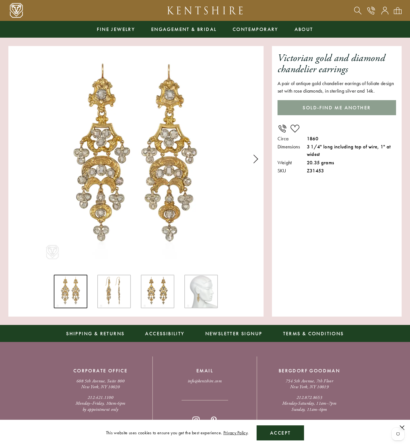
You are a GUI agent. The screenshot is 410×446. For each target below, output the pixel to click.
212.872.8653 (309, 398)
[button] (254, 159)
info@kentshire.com (205, 381)
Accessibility (164, 333)
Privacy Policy (235, 433)
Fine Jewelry (116, 29)
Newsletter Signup (233, 333)
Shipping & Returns (95, 333)
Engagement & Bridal (184, 29)
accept (280, 433)
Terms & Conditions (313, 333)
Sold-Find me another (337, 107)
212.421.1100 (100, 398)
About (304, 29)
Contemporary (255, 29)
